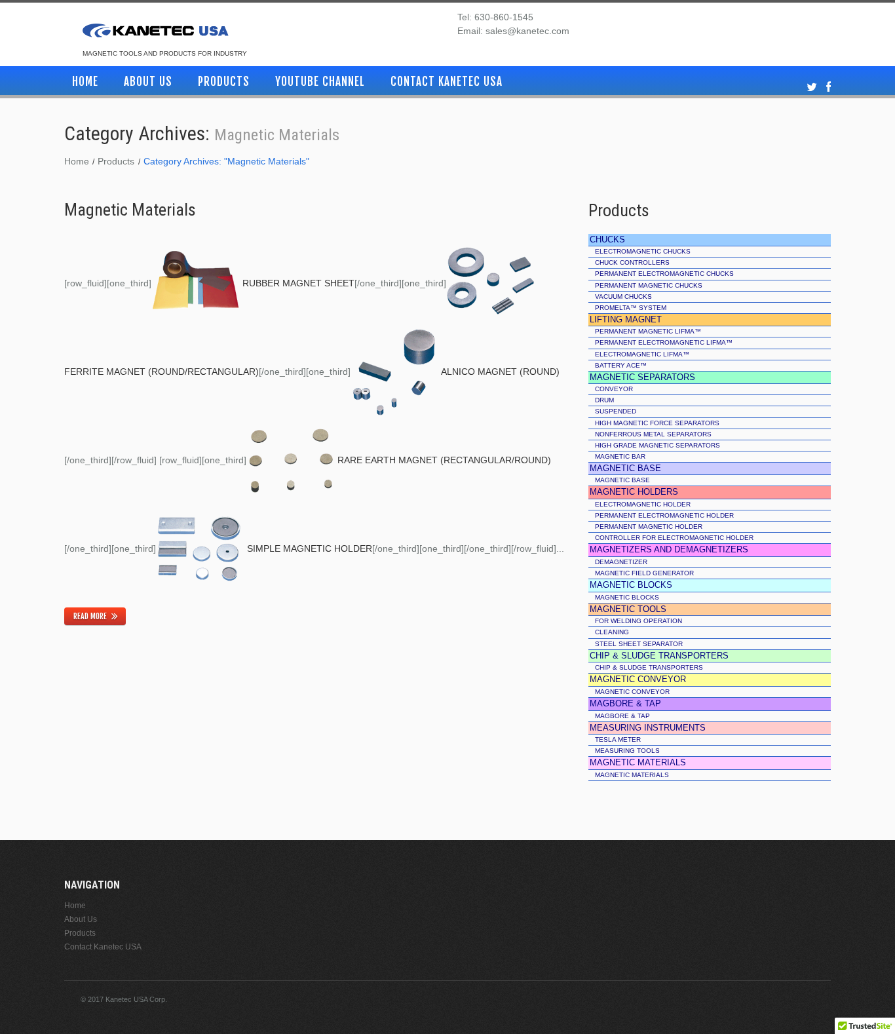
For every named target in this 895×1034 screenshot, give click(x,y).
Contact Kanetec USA (446, 81)
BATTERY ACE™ (621, 365)
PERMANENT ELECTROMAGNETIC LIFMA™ (664, 342)
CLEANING (612, 632)
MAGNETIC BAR (620, 456)
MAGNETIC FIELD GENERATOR (644, 573)
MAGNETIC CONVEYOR (632, 691)
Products (224, 81)
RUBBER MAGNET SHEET (298, 283)
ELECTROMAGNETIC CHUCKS (643, 251)
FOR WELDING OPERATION (638, 620)
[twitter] (812, 87)
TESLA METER (618, 739)
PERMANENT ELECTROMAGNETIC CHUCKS (664, 273)
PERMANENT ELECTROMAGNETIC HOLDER (664, 515)
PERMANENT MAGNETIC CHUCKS (648, 285)
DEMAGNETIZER (621, 561)
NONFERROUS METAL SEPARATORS (653, 434)
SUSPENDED (615, 411)
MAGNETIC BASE (622, 480)
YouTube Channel (320, 81)
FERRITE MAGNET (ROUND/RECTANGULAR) (161, 371)
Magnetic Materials (130, 210)
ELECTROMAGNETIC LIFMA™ (642, 354)
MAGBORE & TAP (622, 715)
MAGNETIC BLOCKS (627, 597)
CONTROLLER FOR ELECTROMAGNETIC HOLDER (674, 537)
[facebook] (828, 87)
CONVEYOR (614, 389)
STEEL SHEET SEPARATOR (639, 643)
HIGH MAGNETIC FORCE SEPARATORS (657, 423)
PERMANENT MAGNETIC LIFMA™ (648, 331)
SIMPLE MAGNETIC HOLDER (309, 548)
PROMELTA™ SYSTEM (630, 307)
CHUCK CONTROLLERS (632, 262)
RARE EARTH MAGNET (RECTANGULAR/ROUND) (444, 460)
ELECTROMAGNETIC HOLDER (643, 504)
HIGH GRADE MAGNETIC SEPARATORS (657, 445)
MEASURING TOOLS (627, 750)
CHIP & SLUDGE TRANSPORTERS (649, 667)
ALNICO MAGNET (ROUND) (500, 371)
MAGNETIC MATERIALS (632, 774)
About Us (148, 81)
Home (85, 81)
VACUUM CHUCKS (623, 296)
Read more (90, 616)
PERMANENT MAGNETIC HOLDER (648, 526)
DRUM (604, 400)
